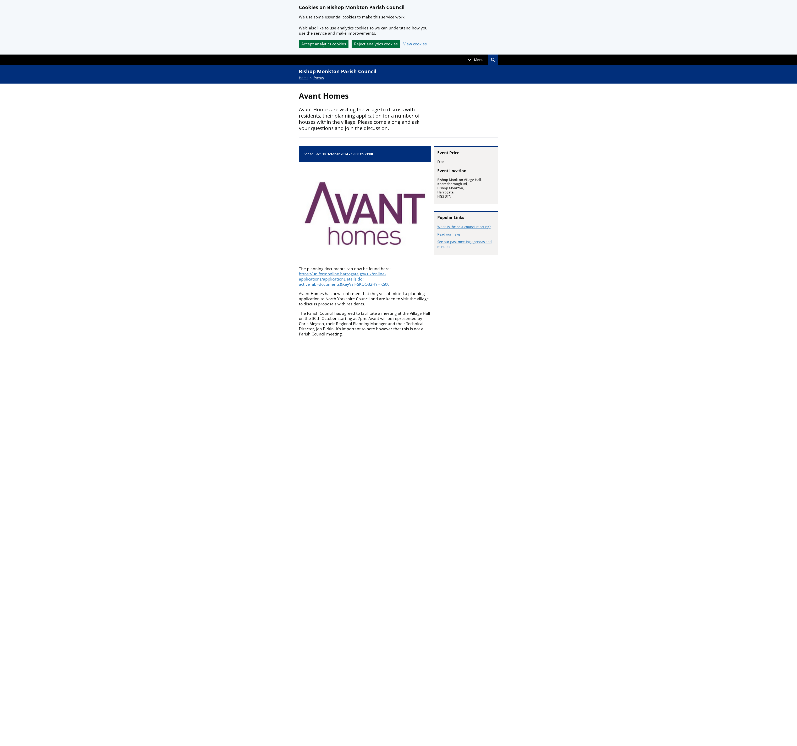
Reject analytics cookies (376, 44)
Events (318, 77)
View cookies (415, 44)
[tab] (475, 60)
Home (303, 77)
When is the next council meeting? (464, 227)
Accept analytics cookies (323, 44)
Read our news (449, 234)
